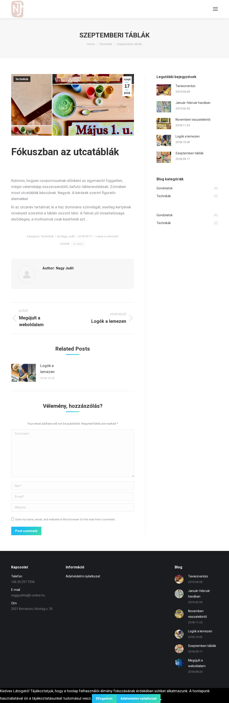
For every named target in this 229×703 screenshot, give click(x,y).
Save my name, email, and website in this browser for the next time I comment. (65, 519)
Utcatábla (78, 243)
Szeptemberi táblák (190, 153)
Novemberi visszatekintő (193, 119)
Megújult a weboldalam (197, 663)
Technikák (105, 44)
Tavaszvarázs (185, 86)
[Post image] (23, 373)
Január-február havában (193, 103)
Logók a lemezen (47, 368)
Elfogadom (104, 698)
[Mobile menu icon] (215, 9)
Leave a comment (107, 236)
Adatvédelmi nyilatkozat (83, 576)
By (66, 236)
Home (91, 44)
